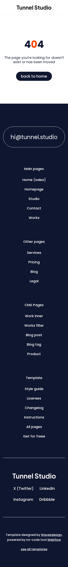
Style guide (34, 388)
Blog (34, 271)
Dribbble (47, 499)
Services (34, 252)
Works (34, 217)
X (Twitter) (23, 488)
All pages (34, 426)
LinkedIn (47, 488)
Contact (34, 208)
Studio (34, 198)
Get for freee (34, 436)
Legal (34, 281)
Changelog (34, 407)
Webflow (54, 540)
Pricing (34, 262)
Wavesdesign (51, 535)
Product (34, 354)
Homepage (34, 189)
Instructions (34, 417)
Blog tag (34, 344)
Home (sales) (34, 179)
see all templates (34, 549)
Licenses (34, 398)
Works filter (34, 325)
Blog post (34, 335)
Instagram (23, 499)
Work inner (34, 316)
